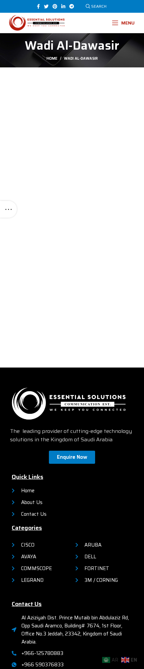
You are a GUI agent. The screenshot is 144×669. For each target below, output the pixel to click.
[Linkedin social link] (63, 6)
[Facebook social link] (38, 6)
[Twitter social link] (46, 6)
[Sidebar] (8, 209)
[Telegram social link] (71, 6)
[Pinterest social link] (55, 6)
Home (52, 58)
